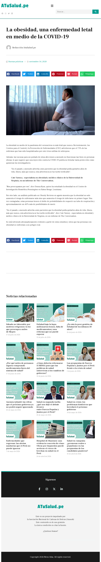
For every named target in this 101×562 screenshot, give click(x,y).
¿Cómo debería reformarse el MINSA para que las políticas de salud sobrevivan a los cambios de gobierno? (50, 368)
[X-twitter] (54, 489)
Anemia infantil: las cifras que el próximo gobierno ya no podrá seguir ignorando (19, 404)
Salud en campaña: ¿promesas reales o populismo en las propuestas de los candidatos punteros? (77, 445)
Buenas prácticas (15, 61)
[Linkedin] (12, 13)
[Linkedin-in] (61, 489)
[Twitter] (9, 13)
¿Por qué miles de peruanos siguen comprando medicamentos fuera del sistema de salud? (19, 367)
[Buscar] (95, 12)
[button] (13, 74)
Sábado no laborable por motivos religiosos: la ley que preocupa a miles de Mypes (18, 328)
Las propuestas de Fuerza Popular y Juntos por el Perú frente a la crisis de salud (80, 366)
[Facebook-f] (39, 489)
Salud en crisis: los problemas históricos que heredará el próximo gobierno (79, 406)
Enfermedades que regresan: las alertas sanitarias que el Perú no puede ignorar (18, 444)
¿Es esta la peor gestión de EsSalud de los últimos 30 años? (80, 327)
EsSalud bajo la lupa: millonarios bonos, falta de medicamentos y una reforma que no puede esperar (50, 329)
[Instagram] (5, 13)
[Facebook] (2, 13)
